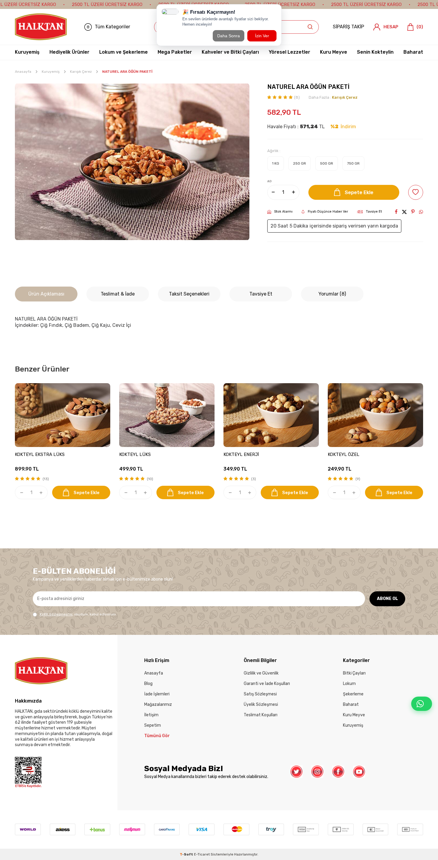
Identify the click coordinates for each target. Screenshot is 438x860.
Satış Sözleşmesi (260, 694)
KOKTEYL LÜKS (135, 454)
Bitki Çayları (354, 673)
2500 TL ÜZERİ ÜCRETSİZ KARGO (107, 4)
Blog (148, 683)
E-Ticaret (202, 854)
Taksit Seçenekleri (189, 294)
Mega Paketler (175, 52)
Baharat (413, 52)
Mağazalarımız (158, 704)
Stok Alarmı (283, 212)
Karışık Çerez (81, 71)
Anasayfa (23, 71)
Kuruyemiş (27, 52)
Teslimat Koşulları (260, 714)
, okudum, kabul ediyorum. (78, 614)
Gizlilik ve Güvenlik (261, 673)
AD (269, 181)
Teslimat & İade (118, 294)
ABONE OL (387, 598)
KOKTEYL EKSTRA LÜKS (40, 454)
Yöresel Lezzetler (289, 52)
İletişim (151, 714)
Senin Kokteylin (375, 52)
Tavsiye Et (374, 212)
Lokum (349, 683)
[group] (132, 161)
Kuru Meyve (333, 52)
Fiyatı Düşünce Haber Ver (328, 212)
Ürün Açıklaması (46, 294)
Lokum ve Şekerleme (123, 52)
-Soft (187, 854)
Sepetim (152, 725)
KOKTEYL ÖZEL (343, 454)
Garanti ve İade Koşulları (267, 683)
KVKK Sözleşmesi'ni (56, 614)
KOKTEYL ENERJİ (241, 454)
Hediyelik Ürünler (69, 52)
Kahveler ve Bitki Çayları (230, 52)
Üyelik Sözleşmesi (261, 704)
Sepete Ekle (359, 192)
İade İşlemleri (157, 694)
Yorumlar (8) (332, 294)
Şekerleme (353, 694)
